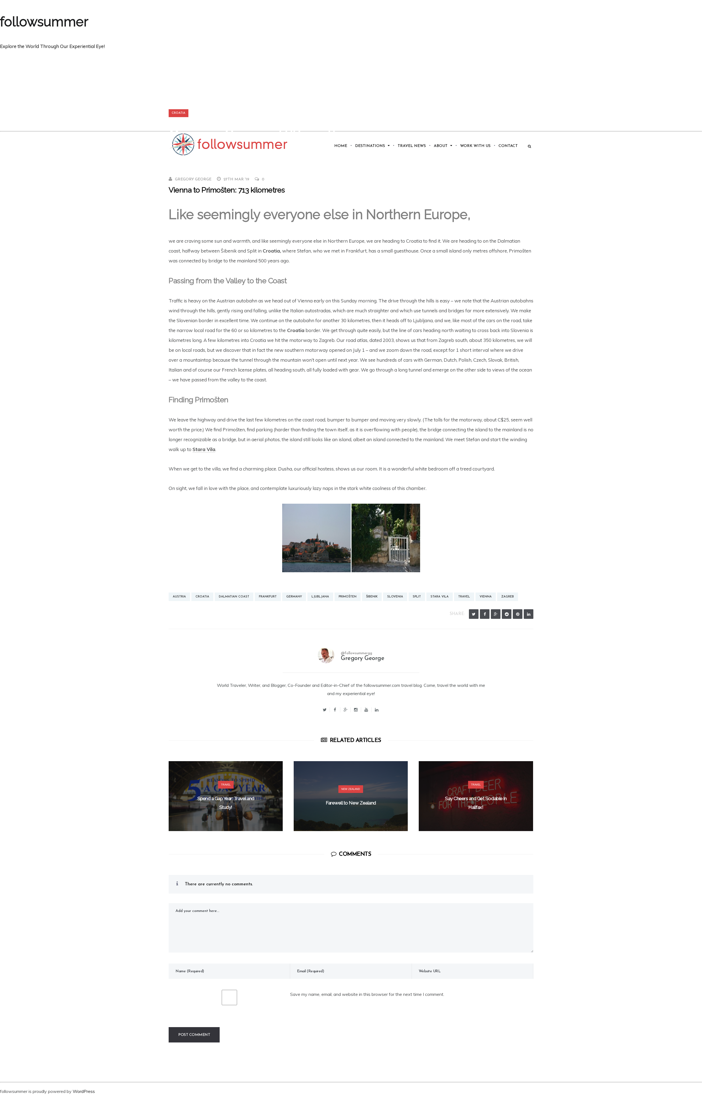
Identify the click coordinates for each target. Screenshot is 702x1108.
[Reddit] (506, 614)
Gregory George (193, 179)
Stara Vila (204, 449)
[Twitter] (474, 614)
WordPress (84, 1091)
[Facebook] (484, 614)
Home (340, 146)
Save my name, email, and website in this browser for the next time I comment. (367, 994)
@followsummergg (356, 653)
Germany (294, 596)
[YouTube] (366, 709)
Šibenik (372, 596)
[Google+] (345, 709)
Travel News (412, 146)
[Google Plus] (495, 614)
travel (464, 596)
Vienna (486, 596)
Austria (179, 596)
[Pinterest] (517, 614)
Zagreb (507, 596)
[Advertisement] (351, 90)
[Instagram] (356, 709)
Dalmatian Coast (234, 596)
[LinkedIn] (528, 614)
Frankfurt (268, 596)
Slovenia (395, 596)
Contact (508, 146)
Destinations (370, 146)
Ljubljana (320, 596)
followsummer (44, 21)
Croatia (178, 113)
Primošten (347, 596)
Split (417, 596)
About (441, 146)
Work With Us (475, 146)
